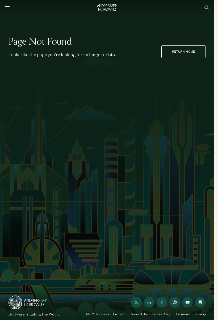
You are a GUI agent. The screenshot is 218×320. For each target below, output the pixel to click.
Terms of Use (139, 314)
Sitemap (200, 314)
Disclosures (183, 314)
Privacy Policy (161, 314)
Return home (183, 51)
